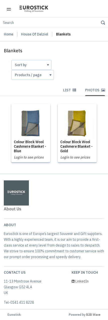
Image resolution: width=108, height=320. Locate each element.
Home (8, 34)
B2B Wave (93, 314)
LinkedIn (82, 281)
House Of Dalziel (34, 34)
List (67, 90)
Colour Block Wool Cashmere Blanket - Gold (76, 146)
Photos (92, 90)
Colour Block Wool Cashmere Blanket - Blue (30, 146)
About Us (12, 208)
